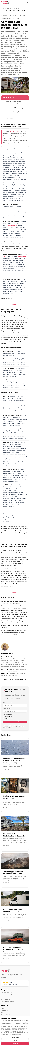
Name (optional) (7, 708)
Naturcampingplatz (12, 225)
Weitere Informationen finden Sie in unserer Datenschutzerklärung (14, 1033)
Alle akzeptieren (15, 1043)
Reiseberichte (8, 718)
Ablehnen (15, 1040)
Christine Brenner (7, 656)
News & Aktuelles (9, 716)
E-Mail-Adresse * (7, 702)
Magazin (7, 8)
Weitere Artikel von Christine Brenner (13, 679)
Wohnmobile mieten (6, 992)
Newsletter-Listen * (8, 714)
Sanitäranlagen (22, 256)
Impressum (4, 1008)
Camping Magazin (6, 997)
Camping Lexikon (5, 999)
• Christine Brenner (6, 18)
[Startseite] (5, 2)
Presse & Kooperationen (7, 1001)
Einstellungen (15, 1037)
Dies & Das (14, 8)
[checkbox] (3, 716)
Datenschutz (4, 1010)
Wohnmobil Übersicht (6, 995)
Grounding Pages (5, 1014)
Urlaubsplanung (15, 131)
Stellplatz (5, 256)
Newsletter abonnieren (15, 722)
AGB (2, 1012)
